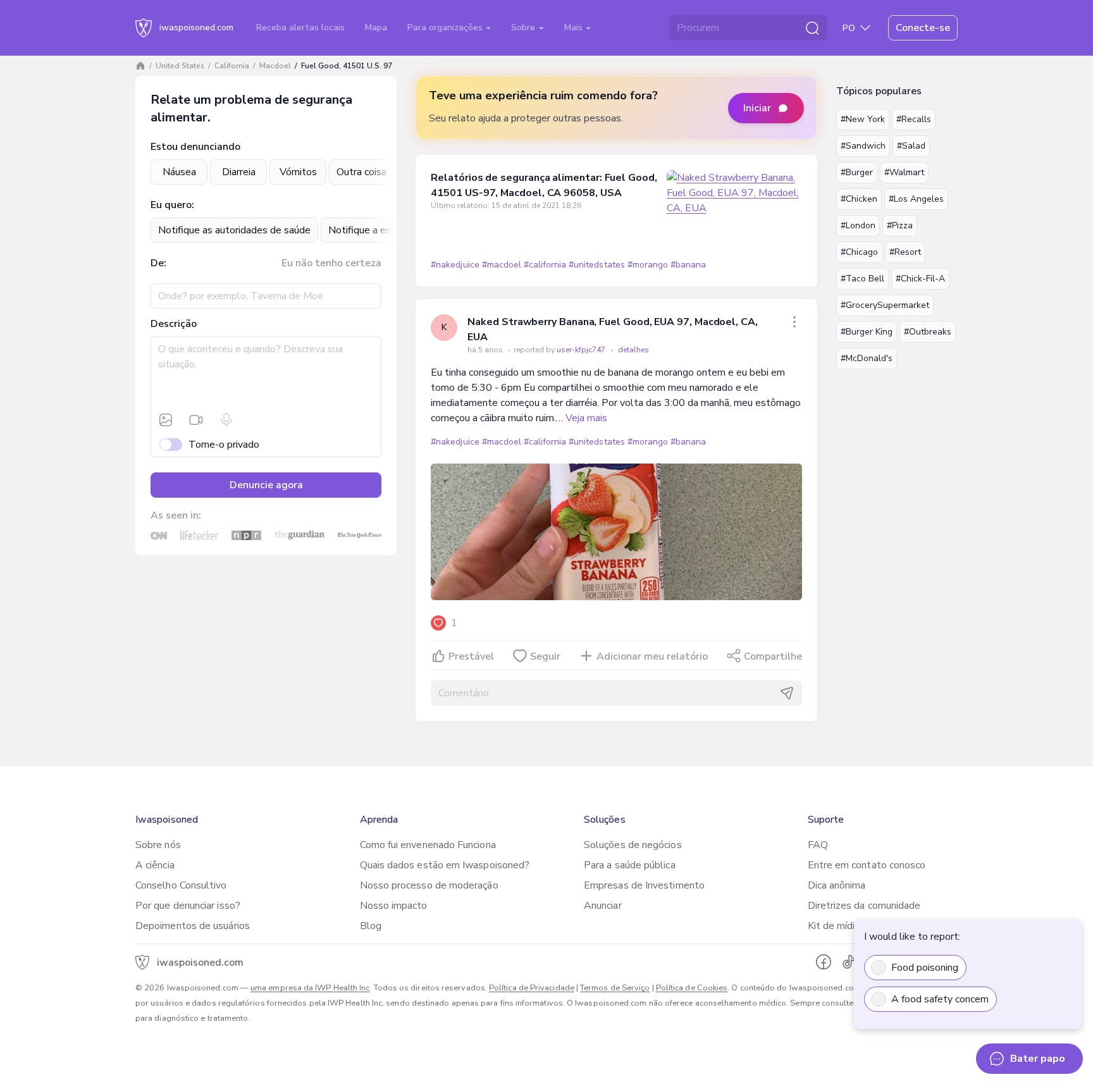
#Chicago (859, 252)
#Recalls (913, 119)
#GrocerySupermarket (885, 305)
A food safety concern (940, 999)
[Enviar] (786, 693)
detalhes (633, 350)
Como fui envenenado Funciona (428, 845)
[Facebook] (823, 961)
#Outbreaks (927, 332)
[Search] (812, 27)
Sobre (524, 28)
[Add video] (196, 420)
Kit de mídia (834, 926)
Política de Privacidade (531, 988)
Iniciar (757, 108)
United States (180, 66)
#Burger (857, 172)
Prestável (471, 656)
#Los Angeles (916, 199)
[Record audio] (226, 420)
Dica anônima (837, 885)
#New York (863, 119)
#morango (647, 265)
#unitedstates (596, 265)
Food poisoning (924, 968)
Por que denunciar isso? (187, 906)
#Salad (911, 146)
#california (545, 265)
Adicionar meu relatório (652, 656)
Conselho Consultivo (181, 885)
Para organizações (446, 28)
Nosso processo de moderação (429, 885)
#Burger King (866, 332)
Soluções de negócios (633, 845)
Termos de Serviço (615, 988)
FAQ (818, 845)
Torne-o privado (223, 445)
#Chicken (859, 199)
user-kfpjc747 (582, 350)
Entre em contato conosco (867, 865)
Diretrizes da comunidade (864, 906)
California (231, 66)
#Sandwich (863, 146)
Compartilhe (773, 656)
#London (858, 225)
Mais (574, 28)
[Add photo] (165, 420)
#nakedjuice (455, 265)
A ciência (155, 865)
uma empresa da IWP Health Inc (309, 988)
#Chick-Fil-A (920, 279)
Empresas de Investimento (644, 885)
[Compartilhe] (794, 321)
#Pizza (900, 225)
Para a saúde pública (630, 865)
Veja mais (586, 418)
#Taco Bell (862, 279)
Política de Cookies (692, 988)
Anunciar (603, 906)
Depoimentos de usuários (192, 926)
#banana (688, 265)
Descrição (174, 324)
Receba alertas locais (300, 28)
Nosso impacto (394, 906)
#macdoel (501, 265)
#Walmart (904, 172)
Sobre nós (158, 845)
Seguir (545, 656)
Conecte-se (923, 28)
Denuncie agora (266, 485)
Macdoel (275, 66)
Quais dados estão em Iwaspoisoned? (445, 865)
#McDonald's (866, 358)
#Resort (905, 252)
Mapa (376, 28)
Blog (370, 926)
